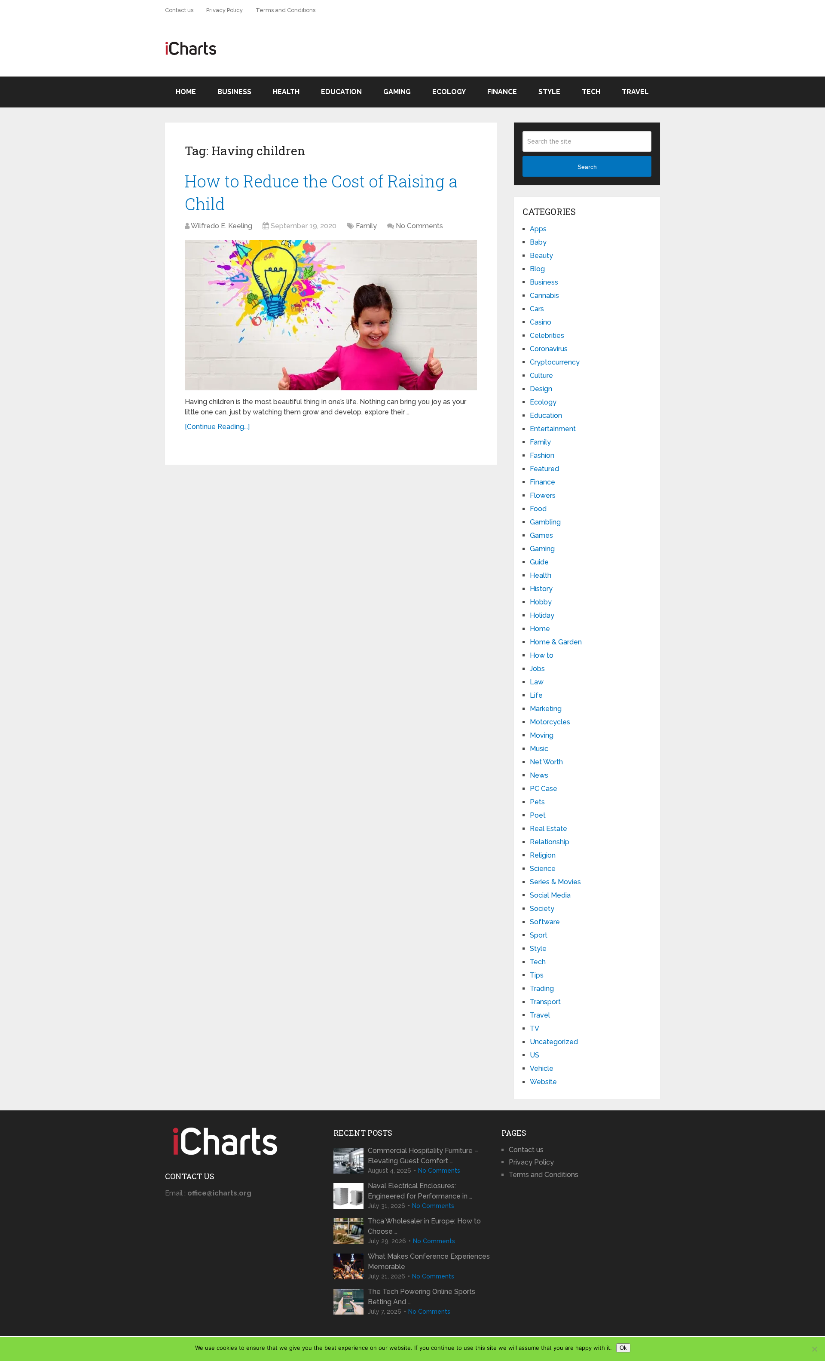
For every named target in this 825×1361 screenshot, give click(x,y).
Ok (623, 1348)
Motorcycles (550, 722)
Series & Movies (555, 882)
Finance (502, 92)
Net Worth (546, 762)
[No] (814, 1349)
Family (366, 226)
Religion (543, 855)
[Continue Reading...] (217, 427)
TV (534, 1028)
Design (541, 389)
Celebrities (547, 335)
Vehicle (541, 1068)
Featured (544, 469)
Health (286, 92)
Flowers (543, 495)
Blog (537, 269)
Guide (539, 562)
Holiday (542, 615)
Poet (538, 815)
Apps (538, 229)
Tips (537, 975)
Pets (537, 802)
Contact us (179, 10)
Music (539, 749)
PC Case (543, 789)
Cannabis (544, 295)
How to (541, 655)
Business (234, 92)
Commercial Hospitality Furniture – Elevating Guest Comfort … (423, 1155)
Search (587, 166)
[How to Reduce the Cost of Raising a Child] (331, 315)
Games (541, 535)
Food (538, 509)
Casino (540, 322)
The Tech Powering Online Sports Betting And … (421, 1296)
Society (542, 908)
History (541, 589)
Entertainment (553, 429)
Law (537, 682)
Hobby (541, 602)
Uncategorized (554, 1042)
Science (543, 868)
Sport (538, 935)
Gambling (545, 522)
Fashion (542, 455)
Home (186, 92)
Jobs (537, 669)
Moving (541, 735)
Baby (538, 242)
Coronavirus (549, 349)
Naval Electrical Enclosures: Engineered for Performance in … (420, 1191)
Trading (542, 988)
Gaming (397, 92)
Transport (545, 1002)
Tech (591, 92)
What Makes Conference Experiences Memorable (429, 1261)
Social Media (550, 895)
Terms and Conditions (285, 10)
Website (543, 1082)
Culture (541, 375)
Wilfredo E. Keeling (221, 226)
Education (341, 92)
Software (545, 922)
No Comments (419, 226)
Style (549, 92)
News (539, 775)
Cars (537, 309)
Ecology (449, 92)
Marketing (546, 709)
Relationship (549, 842)
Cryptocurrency (555, 362)
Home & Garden (556, 642)
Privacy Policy (224, 10)
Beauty (541, 255)
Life (536, 695)
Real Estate (548, 829)
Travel (635, 92)
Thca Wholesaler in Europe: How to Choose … (424, 1226)
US (534, 1055)
